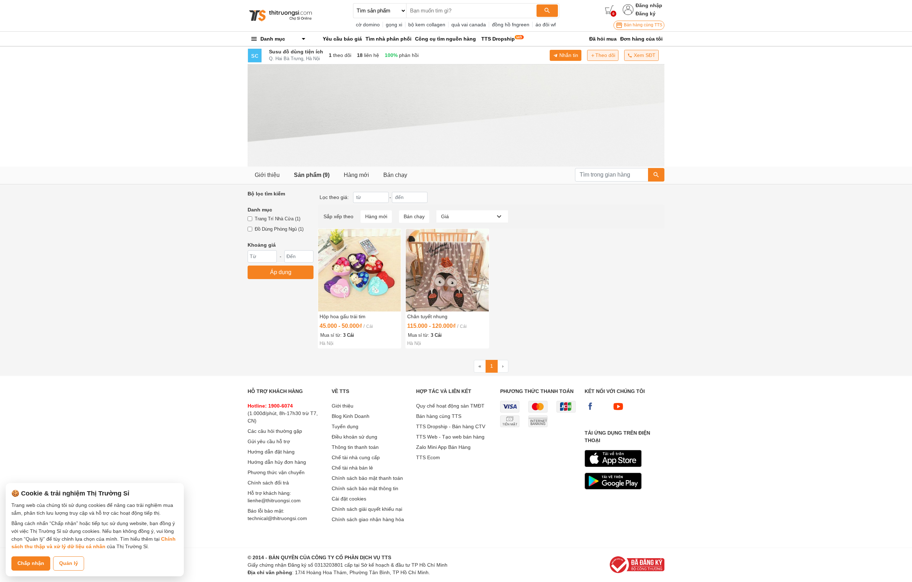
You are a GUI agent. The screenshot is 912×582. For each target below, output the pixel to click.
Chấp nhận (30, 563)
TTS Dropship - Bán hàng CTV (450, 426)
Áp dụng (280, 272)
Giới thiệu (267, 175)
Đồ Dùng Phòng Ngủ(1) (279, 229)
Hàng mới (356, 175)
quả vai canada (468, 24)
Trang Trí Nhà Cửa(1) (277, 218)
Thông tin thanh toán (355, 447)
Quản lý (68, 563)
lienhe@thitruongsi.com (274, 500)
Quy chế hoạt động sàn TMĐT (450, 406)
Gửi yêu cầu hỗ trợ (269, 441)
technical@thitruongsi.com (277, 518)
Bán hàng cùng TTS (642, 24)
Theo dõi (605, 55)
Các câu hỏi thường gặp (275, 431)
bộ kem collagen (426, 24)
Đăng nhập (649, 5)
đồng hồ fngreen (510, 24)
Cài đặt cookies (349, 499)
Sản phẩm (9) (312, 175)
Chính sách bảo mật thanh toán (367, 478)
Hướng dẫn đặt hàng (271, 452)
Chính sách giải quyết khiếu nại (367, 509)
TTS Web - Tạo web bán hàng (450, 437)
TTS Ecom (428, 457)
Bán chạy (395, 175)
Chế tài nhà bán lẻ (352, 468)
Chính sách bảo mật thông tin (365, 488)
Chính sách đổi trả (268, 483)
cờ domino (368, 24)
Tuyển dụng (345, 426)
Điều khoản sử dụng (354, 437)
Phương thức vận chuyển (276, 472)
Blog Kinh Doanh (350, 416)
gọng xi (394, 24)
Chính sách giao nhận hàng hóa (368, 519)
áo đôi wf (545, 24)
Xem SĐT (644, 55)
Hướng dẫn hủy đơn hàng (277, 462)
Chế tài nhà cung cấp (356, 457)
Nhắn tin (568, 55)
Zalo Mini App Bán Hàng (443, 447)
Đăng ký (646, 13)
